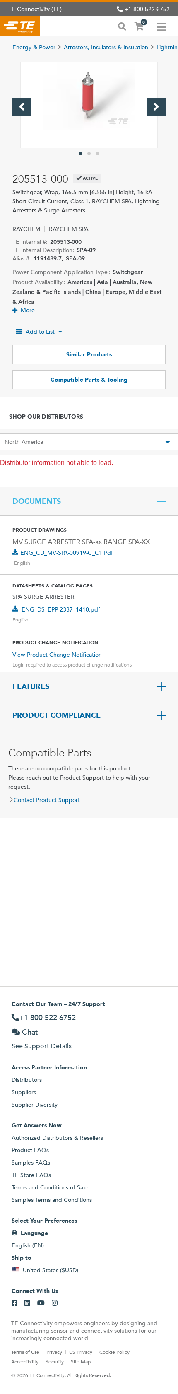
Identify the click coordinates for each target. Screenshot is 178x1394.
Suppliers (24, 1092)
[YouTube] (41, 1303)
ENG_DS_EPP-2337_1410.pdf (61, 609)
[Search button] (122, 25)
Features (30, 686)
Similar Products (89, 354)
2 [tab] (89, 153)
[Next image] (156, 107)
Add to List (40, 331)
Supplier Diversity (35, 1104)
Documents (36, 501)
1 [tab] (80, 153)
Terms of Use (25, 1351)
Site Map (81, 1361)
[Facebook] (14, 1303)
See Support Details (42, 1046)
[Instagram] (55, 1303)
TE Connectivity (20, 26)
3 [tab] (97, 153)
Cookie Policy (114, 1351)
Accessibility (24, 1361)
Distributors (27, 1079)
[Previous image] (21, 107)
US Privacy (80, 1351)
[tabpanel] (89, 105)
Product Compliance (56, 715)
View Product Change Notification (57, 654)
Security (55, 1361)
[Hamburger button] (161, 26)
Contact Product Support (47, 800)
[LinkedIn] (27, 1303)
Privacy (54, 1351)
